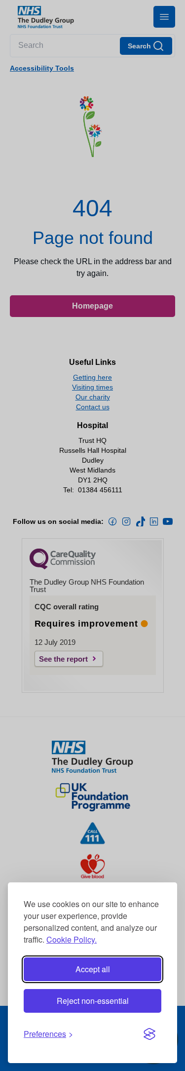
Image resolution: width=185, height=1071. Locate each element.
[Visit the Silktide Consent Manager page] (149, 1034)
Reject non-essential (93, 1000)
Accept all (92, 969)
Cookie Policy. (71, 939)
